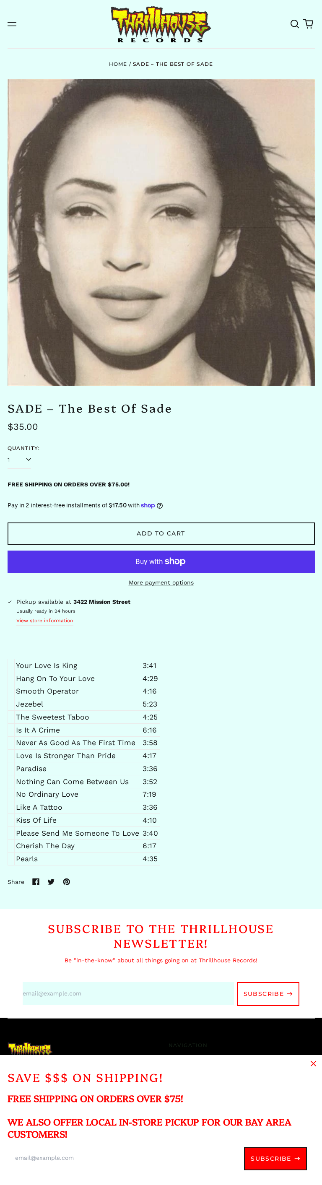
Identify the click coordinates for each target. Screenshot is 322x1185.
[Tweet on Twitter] (51, 882)
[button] (295, 24)
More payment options (161, 582)
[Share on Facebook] (36, 882)
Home (118, 64)
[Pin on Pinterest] (66, 882)
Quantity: (24, 448)
